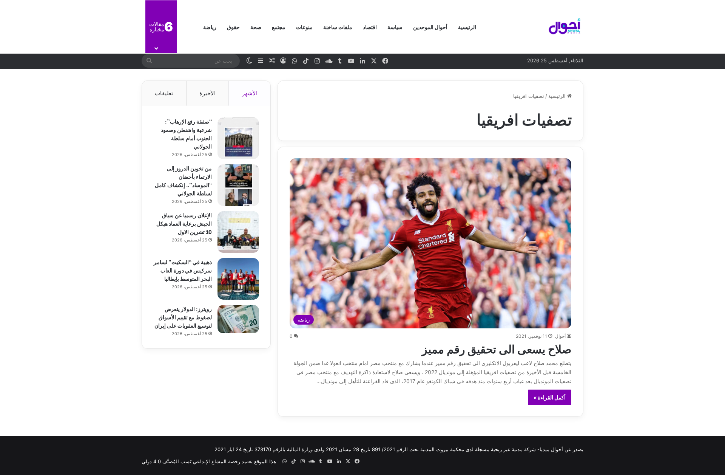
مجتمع (278, 27)
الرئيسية (467, 27)
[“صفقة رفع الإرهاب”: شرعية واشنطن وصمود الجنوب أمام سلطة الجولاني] (238, 138)
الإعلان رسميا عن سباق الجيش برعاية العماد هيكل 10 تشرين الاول (184, 223)
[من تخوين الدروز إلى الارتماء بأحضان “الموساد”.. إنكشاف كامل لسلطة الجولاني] (238, 185)
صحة (255, 27)
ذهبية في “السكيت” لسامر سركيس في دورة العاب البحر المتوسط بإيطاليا (183, 270)
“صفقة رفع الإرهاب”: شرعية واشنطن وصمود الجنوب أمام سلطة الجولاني (186, 133)
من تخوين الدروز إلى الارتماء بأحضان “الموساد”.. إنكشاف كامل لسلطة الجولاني (183, 180)
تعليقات (164, 93)
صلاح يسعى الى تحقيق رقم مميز (496, 348)
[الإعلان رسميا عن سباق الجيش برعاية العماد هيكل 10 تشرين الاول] (238, 232)
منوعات (304, 27)
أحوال (560, 336)
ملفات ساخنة (337, 27)
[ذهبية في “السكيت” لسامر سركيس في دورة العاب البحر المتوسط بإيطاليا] (238, 279)
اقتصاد (370, 27)
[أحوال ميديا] (564, 27)
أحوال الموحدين (430, 27)
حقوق (233, 27)
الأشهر (250, 93)
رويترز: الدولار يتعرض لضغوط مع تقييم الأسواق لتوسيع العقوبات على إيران (183, 317)
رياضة (209, 27)
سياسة (395, 27)
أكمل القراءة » (550, 397)
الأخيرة (207, 93)
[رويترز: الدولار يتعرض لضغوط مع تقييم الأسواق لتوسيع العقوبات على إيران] (238, 319)
